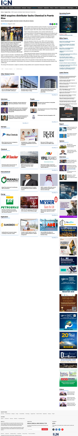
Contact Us (7, 433)
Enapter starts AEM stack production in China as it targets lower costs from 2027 (67, 92)
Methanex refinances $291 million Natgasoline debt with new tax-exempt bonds (68, 83)
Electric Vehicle (39, 413)
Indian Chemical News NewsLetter (37, 423)
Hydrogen (24, 7)
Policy (51, 7)
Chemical (11, 7)
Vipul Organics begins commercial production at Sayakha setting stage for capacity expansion (49, 166)
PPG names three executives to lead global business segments (46, 103)
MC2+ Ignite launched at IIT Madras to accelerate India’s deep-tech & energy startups (67, 95)
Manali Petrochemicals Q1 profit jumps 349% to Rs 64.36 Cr (9, 188)
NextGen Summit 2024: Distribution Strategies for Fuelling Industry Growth (71, 404)
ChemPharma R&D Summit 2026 (65, 35)
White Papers (70, 7)
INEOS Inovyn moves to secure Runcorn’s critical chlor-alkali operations (27, 166)
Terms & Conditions (31, 433)
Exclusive (40, 7)
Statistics (15, 418)
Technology (27, 413)
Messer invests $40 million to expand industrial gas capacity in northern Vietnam (48, 211)
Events (56, 7)
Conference (7, 418)
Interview (11, 418)
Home (3, 7)
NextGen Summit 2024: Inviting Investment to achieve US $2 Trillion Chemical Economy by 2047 (72, 393)
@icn (53, 423)
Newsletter (19, 433)
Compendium (63, 7)
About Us (2, 433)
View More (54, 94)
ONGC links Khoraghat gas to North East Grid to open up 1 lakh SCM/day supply (29, 210)
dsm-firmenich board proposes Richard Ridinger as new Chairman (47, 109)
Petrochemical (17, 7)
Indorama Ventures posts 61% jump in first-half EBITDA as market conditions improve (29, 188)
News (6, 7)
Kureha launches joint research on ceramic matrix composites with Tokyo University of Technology (67, 101)
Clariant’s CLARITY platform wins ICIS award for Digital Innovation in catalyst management (29, 233)
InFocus (34, 7)
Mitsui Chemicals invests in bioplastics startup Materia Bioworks (9, 143)
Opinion (2, 418)
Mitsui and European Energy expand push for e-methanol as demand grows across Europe (67, 98)
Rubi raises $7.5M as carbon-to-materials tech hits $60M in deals (47, 143)
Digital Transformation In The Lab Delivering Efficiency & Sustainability (72, 128)
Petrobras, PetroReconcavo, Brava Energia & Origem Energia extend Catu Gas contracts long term (9, 211)
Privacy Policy (24, 433)
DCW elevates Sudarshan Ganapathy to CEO (46, 115)
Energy (29, 7)
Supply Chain (7, 12)
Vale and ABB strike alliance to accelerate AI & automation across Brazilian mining (48, 233)
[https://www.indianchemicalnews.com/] (59, 434)
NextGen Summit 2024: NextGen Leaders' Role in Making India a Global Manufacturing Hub (71, 398)
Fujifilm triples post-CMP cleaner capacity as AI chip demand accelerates (67, 86)
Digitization (46, 7)
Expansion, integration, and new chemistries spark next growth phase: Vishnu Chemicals (17, 103)
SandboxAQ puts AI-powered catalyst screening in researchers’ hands (9, 233)
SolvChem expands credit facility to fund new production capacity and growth (67, 80)
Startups (49, 413)
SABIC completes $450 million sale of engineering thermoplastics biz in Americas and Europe (48, 188)
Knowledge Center (22, 418)
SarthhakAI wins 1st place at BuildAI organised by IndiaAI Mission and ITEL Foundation (29, 143)
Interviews (4, 99)
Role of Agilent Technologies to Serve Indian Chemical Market (72, 135)
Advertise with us (13, 433)
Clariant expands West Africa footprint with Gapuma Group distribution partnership (48, 90)
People (32, 99)
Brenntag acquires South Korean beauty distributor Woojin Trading (29, 90)
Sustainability (22, 413)
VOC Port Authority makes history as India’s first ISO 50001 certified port (9, 90)
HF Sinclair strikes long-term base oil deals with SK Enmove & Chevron (9, 165)
